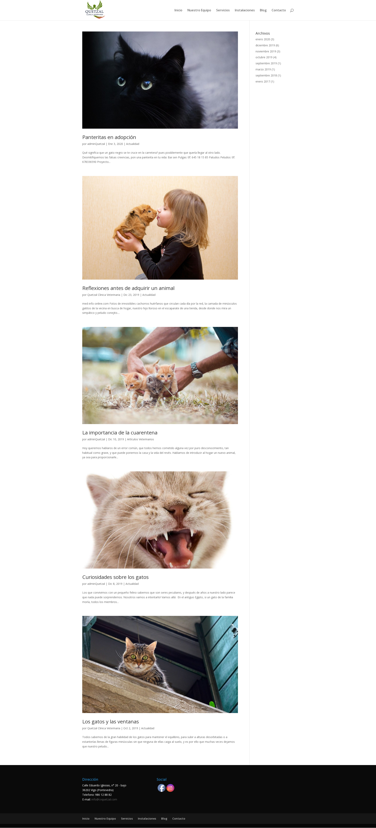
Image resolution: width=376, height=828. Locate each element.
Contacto (279, 10)
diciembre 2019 (265, 45)
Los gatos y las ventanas (110, 721)
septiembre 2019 (266, 63)
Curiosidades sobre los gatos (115, 576)
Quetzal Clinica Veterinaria (103, 295)
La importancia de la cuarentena (119, 432)
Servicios (223, 10)
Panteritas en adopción (109, 137)
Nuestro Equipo (199, 10)
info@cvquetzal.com (104, 799)
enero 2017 (263, 81)
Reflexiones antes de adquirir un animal (128, 288)
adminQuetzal (96, 144)
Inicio (178, 10)
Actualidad (132, 144)
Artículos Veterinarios (140, 439)
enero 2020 (263, 39)
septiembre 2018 (266, 75)
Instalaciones (245, 10)
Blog (263, 10)
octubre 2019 (264, 57)
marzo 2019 (263, 69)
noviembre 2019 (266, 51)
